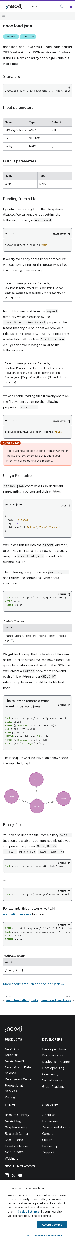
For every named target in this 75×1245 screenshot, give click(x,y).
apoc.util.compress (17, 914)
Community (50, 1074)
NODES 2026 (14, 1152)
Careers (47, 1133)
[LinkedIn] (7, 1175)
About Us (48, 1115)
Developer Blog (53, 1068)
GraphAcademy (53, 1086)
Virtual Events (52, 1080)
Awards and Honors (56, 1127)
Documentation (53, 1055)
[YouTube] (20, 1175)
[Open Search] (62, 6)
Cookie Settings (29, 1211)
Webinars (11, 1158)
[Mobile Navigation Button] (70, 6)
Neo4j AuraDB (15, 1061)
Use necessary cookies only (44, 1235)
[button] (62, 6)
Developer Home (54, 1049)
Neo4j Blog (13, 1121)
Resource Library (17, 1115)
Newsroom (50, 1121)
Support (48, 1152)
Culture (47, 1140)
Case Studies (14, 1140)
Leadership (50, 1146)
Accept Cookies (52, 1224)
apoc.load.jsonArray (56, 1000)
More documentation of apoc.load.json (31, 984)
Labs (34, 6)
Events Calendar (16, 1146)
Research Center (16, 1133)
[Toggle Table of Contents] (4, 16)
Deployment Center (19, 1079)
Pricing (10, 1097)
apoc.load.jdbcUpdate (22, 1000)
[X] (13, 1175)
